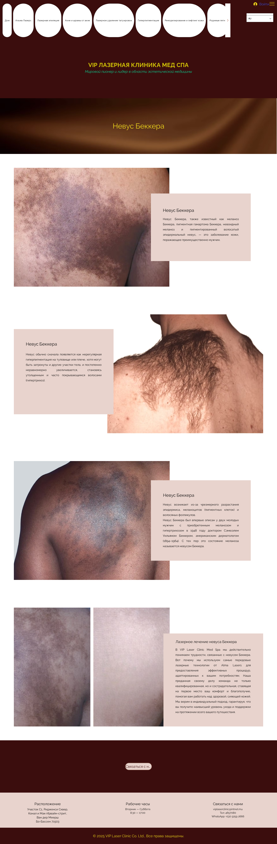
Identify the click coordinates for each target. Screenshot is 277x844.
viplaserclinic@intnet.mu (228, 809)
